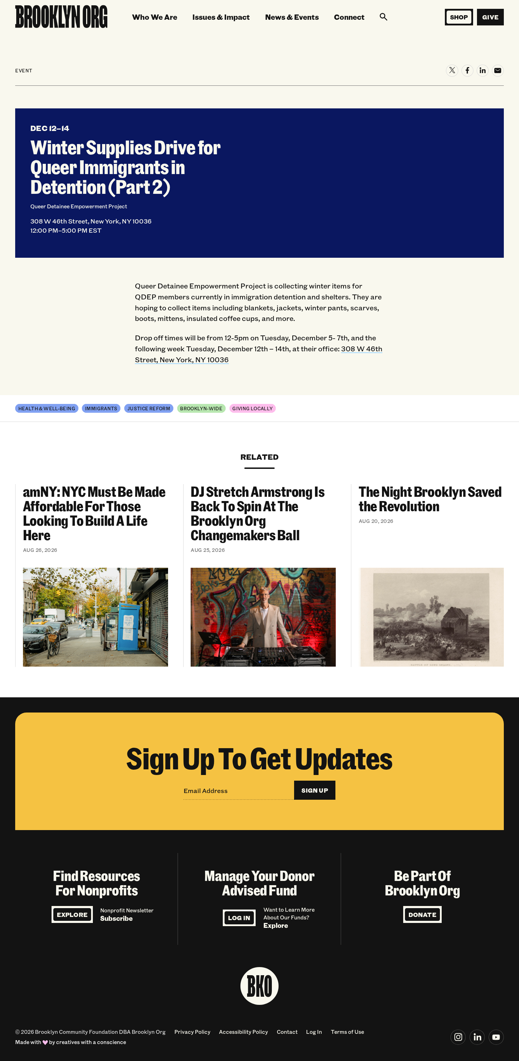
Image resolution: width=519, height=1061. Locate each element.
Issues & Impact (221, 17)
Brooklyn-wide (201, 408)
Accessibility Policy (243, 1031)
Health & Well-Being (46, 408)
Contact (287, 1031)
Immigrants (101, 408)
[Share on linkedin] (477, 1037)
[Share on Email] (498, 71)
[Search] (383, 17)
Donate (422, 915)
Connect (349, 17)
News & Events (292, 17)
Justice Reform (148, 408)
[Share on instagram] (458, 1037)
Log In (239, 918)
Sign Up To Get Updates (259, 757)
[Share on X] (452, 71)
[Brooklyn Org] (61, 17)
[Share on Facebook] (467, 71)
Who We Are (154, 17)
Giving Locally (252, 408)
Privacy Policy (192, 1031)
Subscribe (116, 918)
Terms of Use (347, 1031)
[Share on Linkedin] (483, 71)
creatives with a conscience (91, 1041)
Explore (72, 915)
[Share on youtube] (496, 1037)
